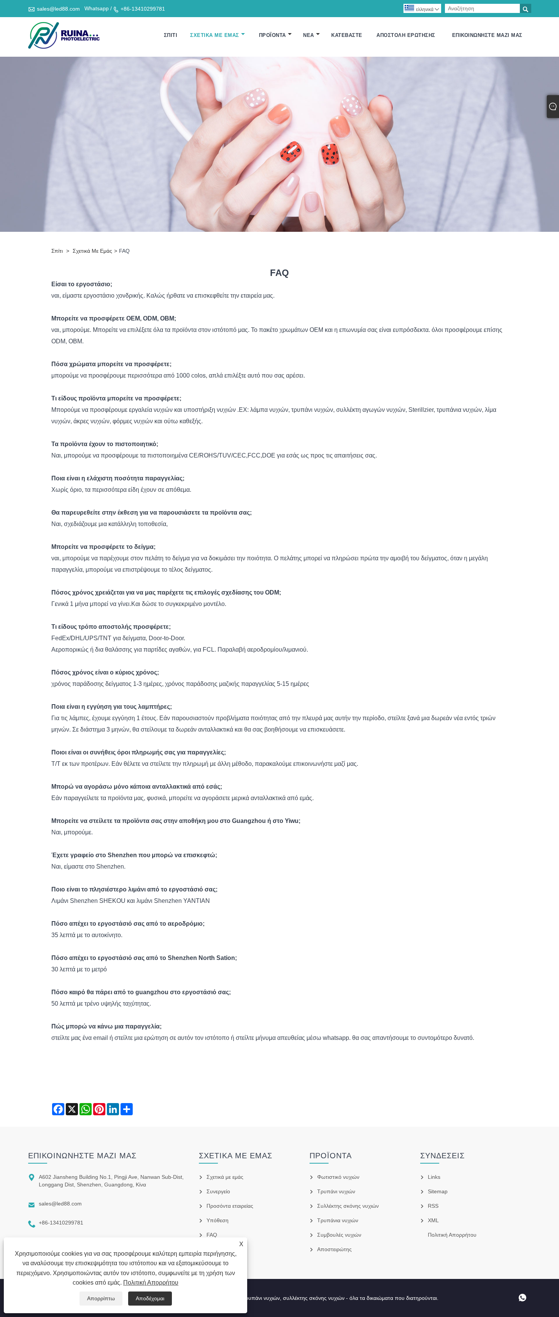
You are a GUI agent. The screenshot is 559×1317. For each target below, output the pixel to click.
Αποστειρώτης (334, 1249)
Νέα (308, 35)
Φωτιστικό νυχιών (338, 1177)
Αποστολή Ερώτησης (405, 35)
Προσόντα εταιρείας (229, 1206)
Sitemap (438, 1191)
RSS (433, 1206)
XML (433, 1220)
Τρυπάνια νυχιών (337, 1220)
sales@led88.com (58, 9)
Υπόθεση (217, 1220)
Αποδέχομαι (150, 1298)
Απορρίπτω (101, 1298)
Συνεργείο (218, 1191)
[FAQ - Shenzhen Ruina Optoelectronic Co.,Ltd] (64, 35)
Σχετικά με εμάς (214, 35)
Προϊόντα (272, 35)
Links (434, 1177)
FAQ (211, 1235)
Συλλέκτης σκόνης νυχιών (348, 1206)
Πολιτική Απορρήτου (150, 1282)
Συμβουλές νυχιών (339, 1235)
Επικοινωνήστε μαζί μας (487, 35)
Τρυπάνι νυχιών (336, 1191)
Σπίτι (171, 35)
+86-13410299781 (143, 9)
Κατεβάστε (346, 35)
